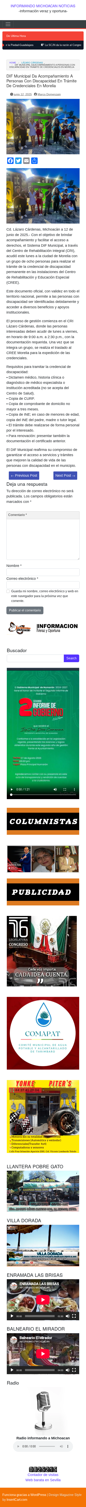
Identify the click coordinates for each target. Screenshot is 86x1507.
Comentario (17, 515)
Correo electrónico (22, 579)
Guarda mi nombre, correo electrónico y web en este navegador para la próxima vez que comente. (44, 596)
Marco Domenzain (49, 94)
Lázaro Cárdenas (32, 63)
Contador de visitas (43, 1475)
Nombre (14, 566)
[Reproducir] (12, 1316)
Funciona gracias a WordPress (24, 1495)
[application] (43, 1299)
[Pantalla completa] (74, 1316)
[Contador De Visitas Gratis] (43, 1469)
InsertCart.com (17, 1499)
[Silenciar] (68, 1316)
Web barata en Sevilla (43, 1480)
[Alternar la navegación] (8, 24)
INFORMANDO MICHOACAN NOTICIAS (43, 5)
